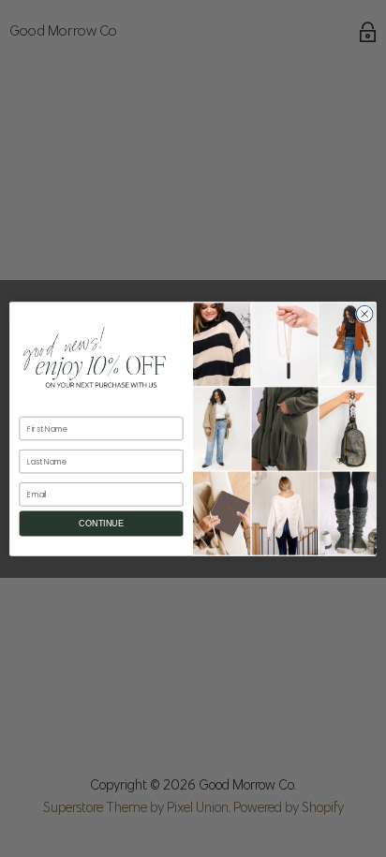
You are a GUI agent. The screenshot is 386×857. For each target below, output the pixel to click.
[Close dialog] (364, 313)
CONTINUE (101, 523)
